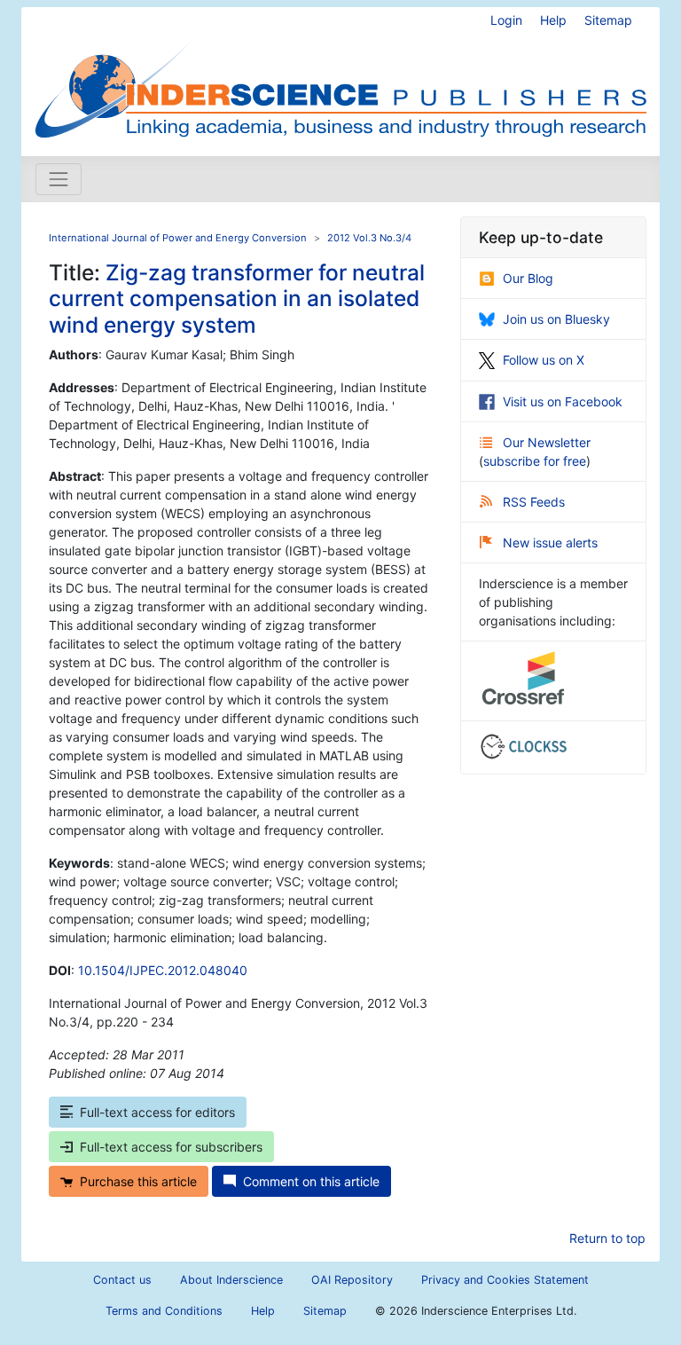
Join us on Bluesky (556, 318)
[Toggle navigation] (58, 179)
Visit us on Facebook (562, 401)
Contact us (122, 1279)
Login (506, 20)
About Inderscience (231, 1279)
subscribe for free (534, 460)
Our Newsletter (547, 442)
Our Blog (528, 278)
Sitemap (608, 20)
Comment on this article (311, 1181)
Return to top (607, 1238)
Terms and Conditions (164, 1310)
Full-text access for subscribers (171, 1146)
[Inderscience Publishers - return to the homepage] (340, 74)
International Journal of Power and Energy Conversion (178, 238)
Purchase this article (138, 1181)
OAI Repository (352, 1279)
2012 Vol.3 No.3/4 (369, 238)
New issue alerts (550, 542)
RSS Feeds (534, 501)
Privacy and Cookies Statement (505, 1279)
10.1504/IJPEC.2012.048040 (162, 970)
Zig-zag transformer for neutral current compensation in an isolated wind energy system (237, 298)
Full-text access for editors (157, 1112)
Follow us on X (543, 359)
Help (553, 20)
